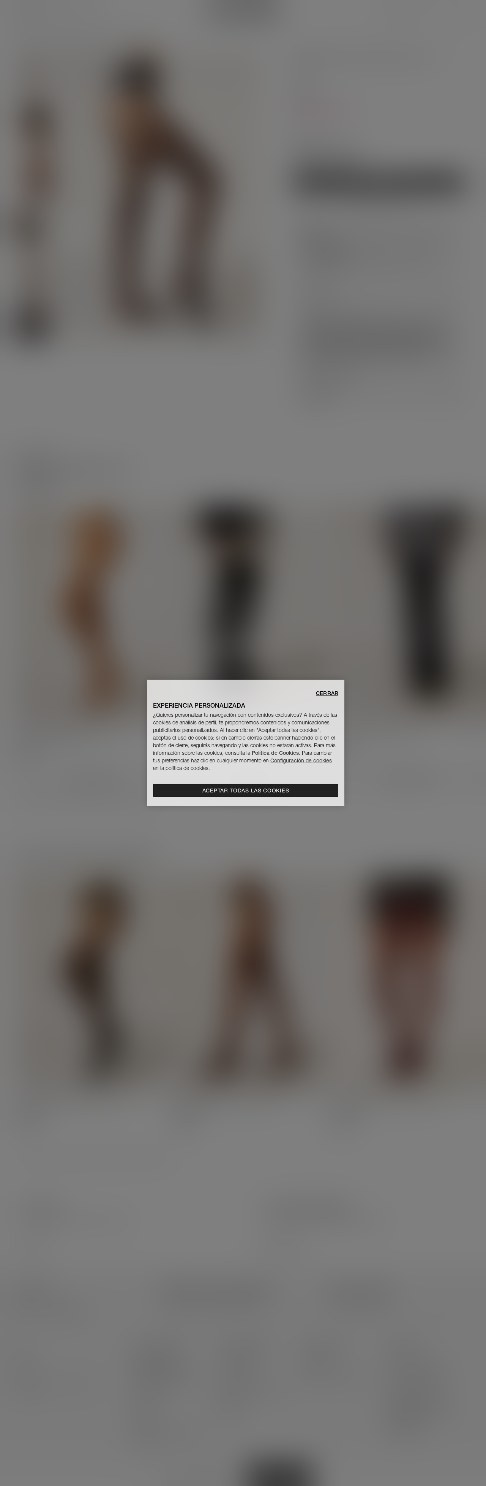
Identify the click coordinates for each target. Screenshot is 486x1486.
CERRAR (327, 693)
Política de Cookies (275, 752)
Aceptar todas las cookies (245, 790)
